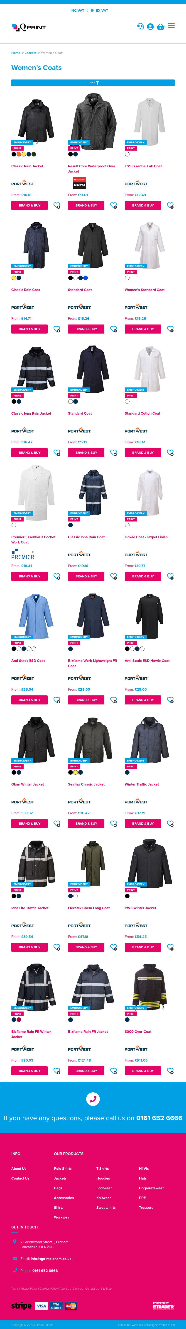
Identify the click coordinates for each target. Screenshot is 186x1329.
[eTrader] (164, 1306)
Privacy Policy (29, 1288)
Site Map (106, 1288)
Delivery (78, 1288)
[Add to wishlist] (56, 205)
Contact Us (20, 1178)
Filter (91, 82)
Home (15, 52)
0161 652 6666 (159, 1118)
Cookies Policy (48, 1288)
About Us (19, 1168)
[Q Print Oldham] (52, 27)
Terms (15, 1288)
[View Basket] (160, 27)
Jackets (30, 52)
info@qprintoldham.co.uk (51, 1258)
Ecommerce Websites (130, 1325)
